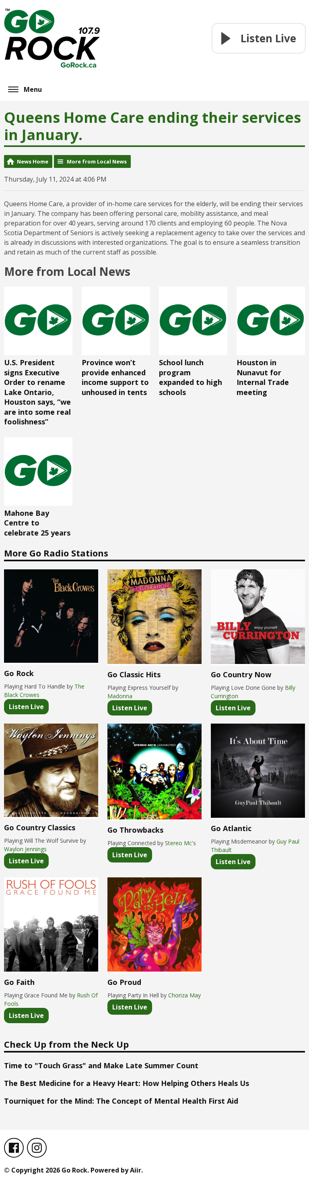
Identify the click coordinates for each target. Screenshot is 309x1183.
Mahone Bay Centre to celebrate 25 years (37, 523)
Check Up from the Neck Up (66, 1044)
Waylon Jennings (25, 849)
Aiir (135, 1170)
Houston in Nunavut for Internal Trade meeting (263, 377)
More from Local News (97, 161)
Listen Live (26, 706)
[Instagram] (37, 1148)
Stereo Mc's (180, 843)
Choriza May (184, 995)
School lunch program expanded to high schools (190, 377)
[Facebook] (14, 1148)
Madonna (119, 696)
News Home (32, 161)
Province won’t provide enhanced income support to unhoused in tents (115, 377)
